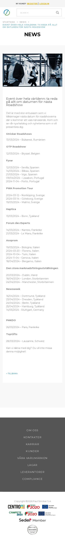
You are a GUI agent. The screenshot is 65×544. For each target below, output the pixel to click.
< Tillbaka (12, 374)
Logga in (44, 3)
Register (32, 3)
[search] (58, 12)
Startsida (9, 22)
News (23, 22)
